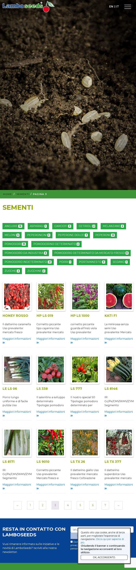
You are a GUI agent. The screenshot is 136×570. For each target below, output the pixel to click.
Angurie (13, 226)
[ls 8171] (17, 442)
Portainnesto (91, 262)
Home (7, 194)
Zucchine (36, 270)
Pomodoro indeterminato (28, 262)
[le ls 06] (17, 369)
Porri (65, 262)
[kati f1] (119, 296)
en (111, 6)
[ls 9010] (51, 442)
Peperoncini (38, 235)
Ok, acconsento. (104, 557)
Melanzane (113, 226)
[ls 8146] (119, 369)
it (117, 6)
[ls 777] (85, 369)
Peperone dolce (72, 235)
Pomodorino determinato (56, 244)
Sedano (120, 262)
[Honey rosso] (17, 296)
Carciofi (62, 226)
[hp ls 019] (51, 296)
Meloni (12, 235)
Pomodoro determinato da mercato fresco (91, 253)
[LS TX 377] (119, 442)
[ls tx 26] (85, 442)
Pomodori (15, 244)
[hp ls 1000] (85, 296)
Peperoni (104, 235)
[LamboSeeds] (28, 6)
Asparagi (38, 226)
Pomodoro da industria (25, 253)
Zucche (12, 270)
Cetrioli (87, 226)
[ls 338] (51, 369)
